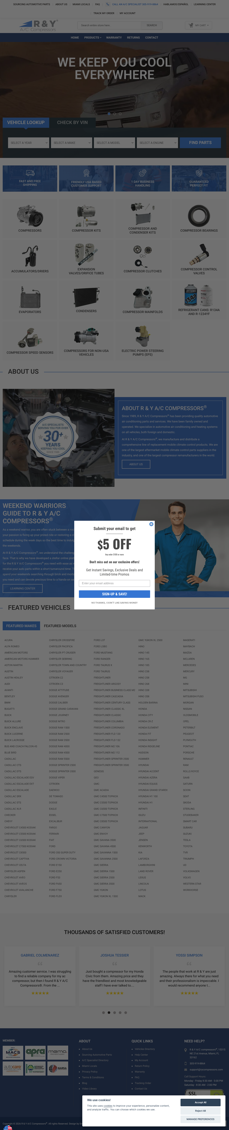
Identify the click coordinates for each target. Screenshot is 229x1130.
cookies (108, 1105)
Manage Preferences (201, 1119)
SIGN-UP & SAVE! (114, 594)
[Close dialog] (151, 524)
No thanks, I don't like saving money (114, 602)
